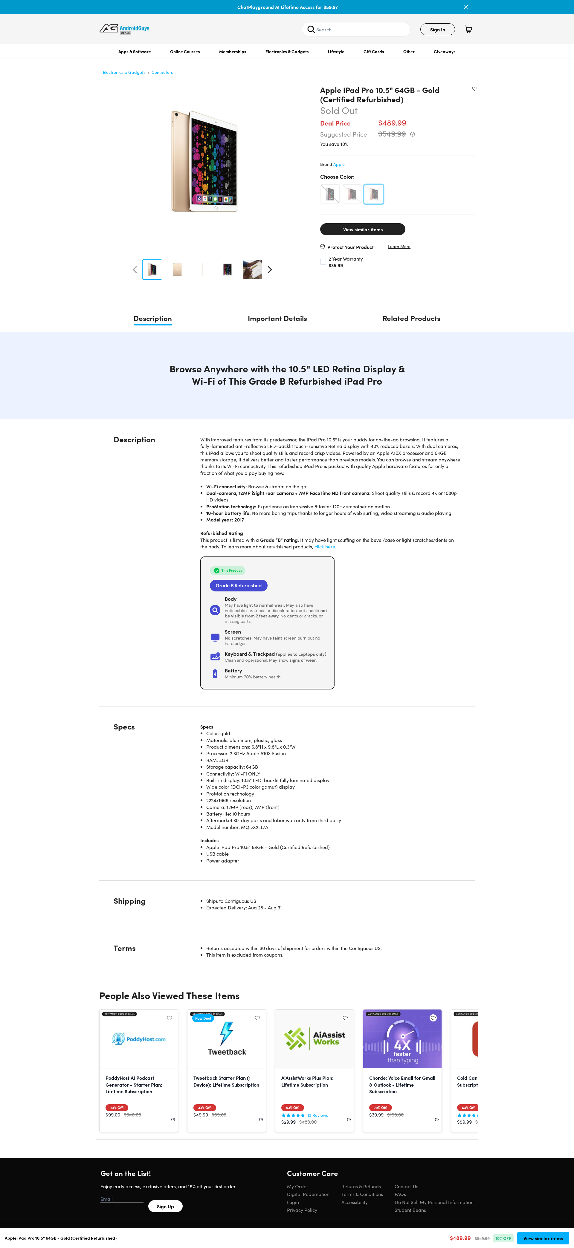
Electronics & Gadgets (287, 51)
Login (293, 1202)
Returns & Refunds (361, 1186)
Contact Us (406, 1186)
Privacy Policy (302, 1209)
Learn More (399, 246)
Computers (162, 72)
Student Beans (410, 1209)
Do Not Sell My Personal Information (434, 1202)
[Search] (311, 29)
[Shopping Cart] (468, 29)
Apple (339, 164)
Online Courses (185, 51)
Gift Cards (374, 51)
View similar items (363, 229)
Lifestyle (336, 51)
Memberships (232, 51)
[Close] (466, 7)
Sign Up (165, 1206)
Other (409, 51)
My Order (297, 1186)
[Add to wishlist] (474, 88)
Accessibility (354, 1202)
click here (325, 546)
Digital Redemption (308, 1194)
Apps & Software (134, 51)
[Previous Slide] (135, 270)
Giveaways (445, 51)
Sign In (437, 29)
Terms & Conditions (362, 1194)
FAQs (400, 1194)
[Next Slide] (270, 270)
